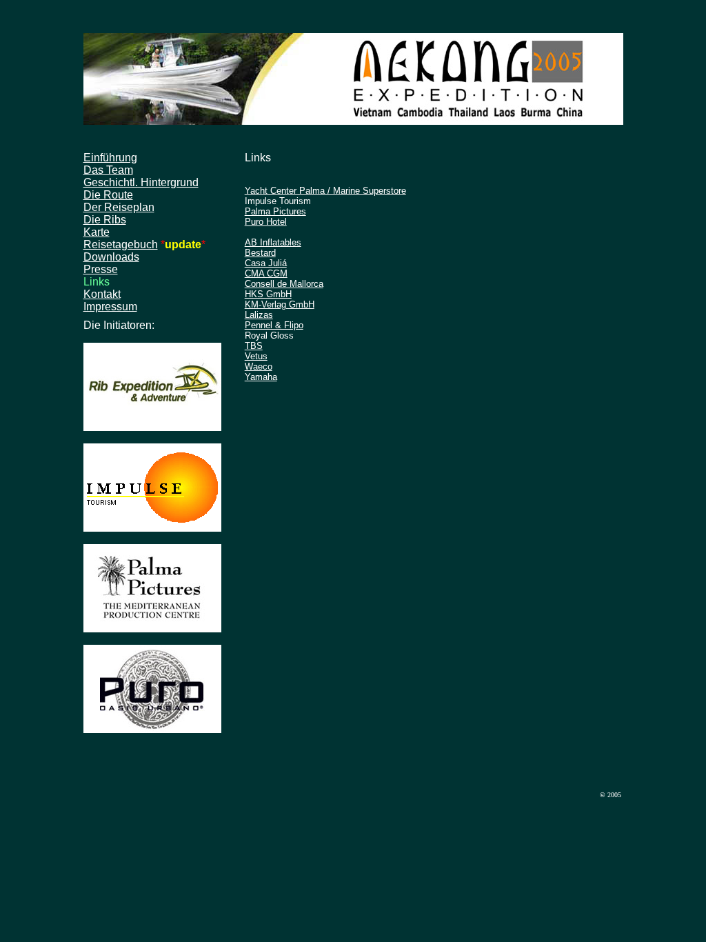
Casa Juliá (266, 263)
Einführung (110, 157)
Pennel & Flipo (274, 325)
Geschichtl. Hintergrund (141, 182)
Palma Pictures (275, 211)
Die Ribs (104, 220)
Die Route (108, 195)
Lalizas (259, 315)
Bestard (260, 253)
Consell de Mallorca (284, 284)
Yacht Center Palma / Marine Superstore (325, 191)
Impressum (110, 306)
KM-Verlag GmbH (279, 304)
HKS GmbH (268, 294)
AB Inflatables (273, 242)
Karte (96, 232)
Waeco (258, 366)
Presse (100, 269)
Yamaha (261, 377)
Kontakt (102, 294)
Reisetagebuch (120, 244)
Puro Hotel (266, 222)
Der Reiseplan (118, 207)
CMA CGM (266, 273)
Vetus (256, 356)
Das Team (108, 170)
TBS (254, 346)
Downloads (111, 257)
